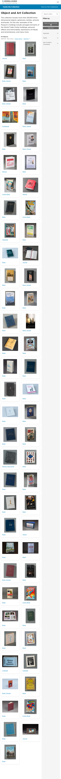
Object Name (18, 38)
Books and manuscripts (50, 23)
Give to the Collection (49, 7)
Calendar (25, 670)
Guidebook (5, 126)
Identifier (26, 38)
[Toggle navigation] (58, 2)
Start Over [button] (51, 28)
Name (45, 38)
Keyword (46, 33)
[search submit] (57, 14)
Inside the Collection (11, 7)
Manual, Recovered (8, 466)
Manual (4, 171)
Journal (4, 58)
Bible (3, 149)
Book (24, 58)
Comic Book (6, 194)
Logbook (5, 670)
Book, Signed (6, 81)
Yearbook (5, 240)
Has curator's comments (47, 43)
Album (25, 534)
